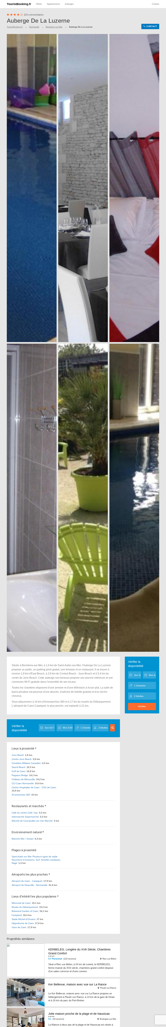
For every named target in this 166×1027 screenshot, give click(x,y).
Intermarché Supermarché (25, 816)
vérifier (142, 706)
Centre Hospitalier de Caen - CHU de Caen (34, 787)
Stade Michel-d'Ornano (23, 919)
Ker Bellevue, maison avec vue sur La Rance (77, 984)
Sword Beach (18, 767)
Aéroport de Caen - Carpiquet (27, 881)
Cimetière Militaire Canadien (26, 763)
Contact (155, 4)
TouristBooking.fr (19, 4)
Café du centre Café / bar (25, 812)
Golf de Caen (18, 771)
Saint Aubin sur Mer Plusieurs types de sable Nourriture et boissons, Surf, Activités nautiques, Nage (36, 859)
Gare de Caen (19, 927)
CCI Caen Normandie (23, 783)
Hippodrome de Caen (23, 923)
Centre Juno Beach (21, 759)
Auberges (69, 4)
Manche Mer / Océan (22, 838)
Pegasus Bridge (20, 775)
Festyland (17, 915)
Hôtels (39, 4)
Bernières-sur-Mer (54, 27)
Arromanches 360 (21, 794)
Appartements (53, 4)
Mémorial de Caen (21, 903)
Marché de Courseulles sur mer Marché (32, 820)
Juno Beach (18, 755)
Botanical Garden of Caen (25, 911)
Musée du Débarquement (25, 907)
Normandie (34, 27)
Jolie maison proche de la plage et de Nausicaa (79, 1013)
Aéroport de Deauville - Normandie (29, 885)
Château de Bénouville (23, 779)
